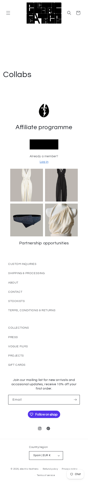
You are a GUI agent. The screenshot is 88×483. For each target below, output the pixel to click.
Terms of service (46, 475)
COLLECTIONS (18, 327)
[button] (8, 12)
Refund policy (50, 469)
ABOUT (13, 282)
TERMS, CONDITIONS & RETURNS (31, 310)
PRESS (13, 337)
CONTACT (15, 291)
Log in (44, 161)
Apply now (44, 144)
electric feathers (29, 469)
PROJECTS (16, 355)
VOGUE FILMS (18, 346)
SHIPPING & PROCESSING (26, 273)
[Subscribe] (75, 399)
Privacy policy (69, 469)
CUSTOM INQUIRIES (22, 264)
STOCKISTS (16, 301)
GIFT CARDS (17, 364)
